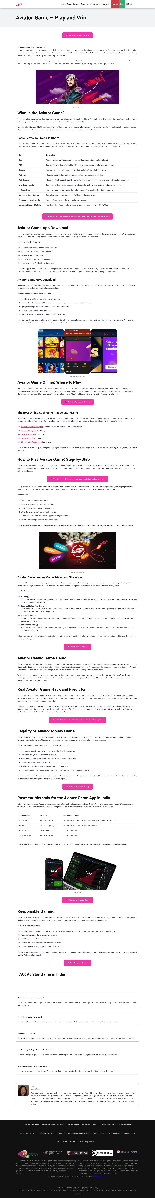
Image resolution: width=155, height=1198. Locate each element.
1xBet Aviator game (28, 434)
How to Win (106, 4)
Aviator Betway (63, 1142)
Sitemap (85, 1142)
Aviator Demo (95, 4)
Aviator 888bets (129, 1133)
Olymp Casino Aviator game (31, 442)
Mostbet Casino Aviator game (32, 427)
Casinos (76, 4)
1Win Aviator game (28, 438)
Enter (122, 4)
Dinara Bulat (35, 1089)
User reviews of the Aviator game (68, 1125)
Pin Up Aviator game (28, 431)
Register (115, 4)
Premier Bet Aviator (115, 1133)
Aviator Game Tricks (124, 1125)
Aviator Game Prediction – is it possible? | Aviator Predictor (42, 1133)
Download (84, 4)
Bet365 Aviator (75, 1142)
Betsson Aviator (85, 1133)
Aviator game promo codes (45, 1125)
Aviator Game (66, 4)
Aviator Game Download (90, 1125)
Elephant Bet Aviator (99, 1133)
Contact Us (93, 1142)
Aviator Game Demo (107, 1125)
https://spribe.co (100, 1177)
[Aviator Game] (19, 3)
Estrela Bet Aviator (71, 1133)
